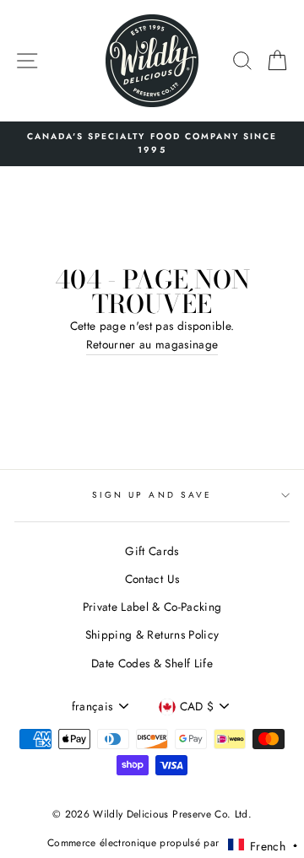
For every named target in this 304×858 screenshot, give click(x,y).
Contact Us (152, 578)
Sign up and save (152, 494)
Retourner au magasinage (152, 344)
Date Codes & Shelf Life (152, 663)
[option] (152, 144)
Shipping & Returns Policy (152, 634)
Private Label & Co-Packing (152, 606)
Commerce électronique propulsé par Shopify (152, 842)
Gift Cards (151, 550)
